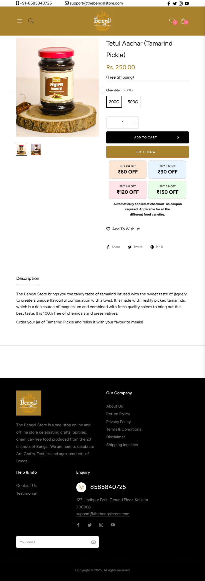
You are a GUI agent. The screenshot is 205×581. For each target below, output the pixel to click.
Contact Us (26, 485)
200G (114, 101)
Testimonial (26, 493)
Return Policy (118, 414)
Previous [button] (12, 90)
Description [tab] (27, 278)
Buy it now (146, 152)
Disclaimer (115, 437)
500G (133, 101)
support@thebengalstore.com (96, 3)
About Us (114, 406)
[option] (57, 87)
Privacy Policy (118, 421)
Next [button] (102, 90)
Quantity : (119, 90)
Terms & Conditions (123, 429)
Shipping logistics (122, 444)
